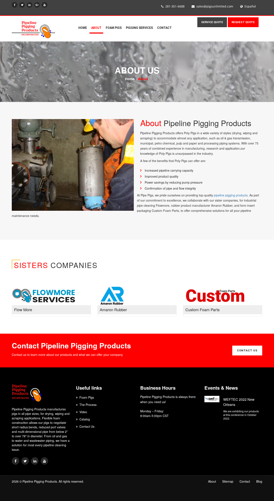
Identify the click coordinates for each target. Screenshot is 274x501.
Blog (259, 481)
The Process (88, 404)
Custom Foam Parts (202, 309)
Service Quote (212, 22)
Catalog (84, 419)
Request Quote (243, 22)
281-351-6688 (175, 6)
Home (130, 79)
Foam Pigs (114, 27)
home (82, 27)
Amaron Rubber (113, 309)
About (143, 79)
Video (83, 412)
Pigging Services (139, 27)
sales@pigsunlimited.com (214, 6)
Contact (164, 27)
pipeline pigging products (231, 195)
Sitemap (227, 481)
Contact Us (86, 426)
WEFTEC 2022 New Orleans (239, 402)
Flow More (23, 309)
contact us (247, 350)
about (96, 27)
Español (250, 6)
